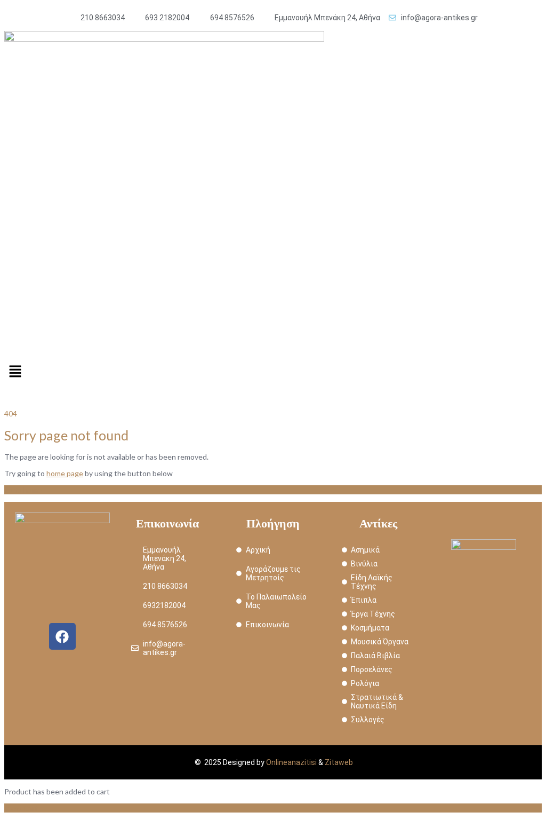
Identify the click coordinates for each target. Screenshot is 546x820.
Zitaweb (339, 762)
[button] (273, 371)
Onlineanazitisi (291, 762)
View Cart (21, 808)
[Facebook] (62, 636)
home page (64, 473)
